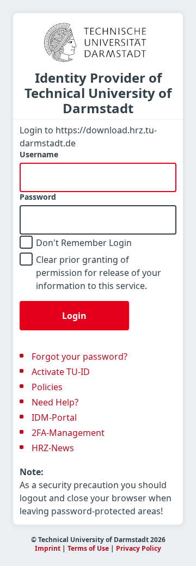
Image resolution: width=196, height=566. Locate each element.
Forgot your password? (79, 356)
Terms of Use (88, 548)
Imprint (47, 548)
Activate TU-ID (61, 372)
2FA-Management (68, 433)
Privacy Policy (138, 548)
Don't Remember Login (84, 243)
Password (38, 197)
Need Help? (55, 402)
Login (74, 316)
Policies (47, 387)
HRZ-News (53, 448)
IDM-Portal (54, 417)
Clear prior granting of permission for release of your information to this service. (98, 273)
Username (39, 154)
